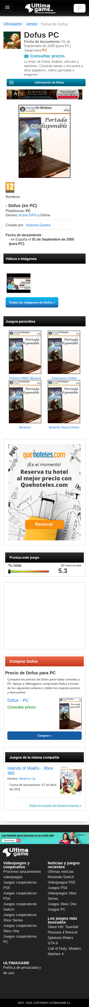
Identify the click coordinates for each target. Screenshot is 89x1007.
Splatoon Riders (60, 938)
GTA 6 (53, 943)
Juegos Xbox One (62, 904)
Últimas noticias (61, 872)
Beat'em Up (27, 778)
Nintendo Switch (61, 877)
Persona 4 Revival (62, 932)
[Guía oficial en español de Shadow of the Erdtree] (44, 94)
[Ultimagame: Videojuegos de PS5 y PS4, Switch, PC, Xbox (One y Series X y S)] (40, 8)
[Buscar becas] (44, 838)
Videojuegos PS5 (61, 882)
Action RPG (28, 215)
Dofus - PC (18, 700)
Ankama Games (38, 225)
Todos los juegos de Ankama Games (54, 805)
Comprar (43, 735)
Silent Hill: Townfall (63, 927)
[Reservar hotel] (44, 492)
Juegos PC (56, 909)
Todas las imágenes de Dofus (30, 302)
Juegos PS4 (57, 888)
